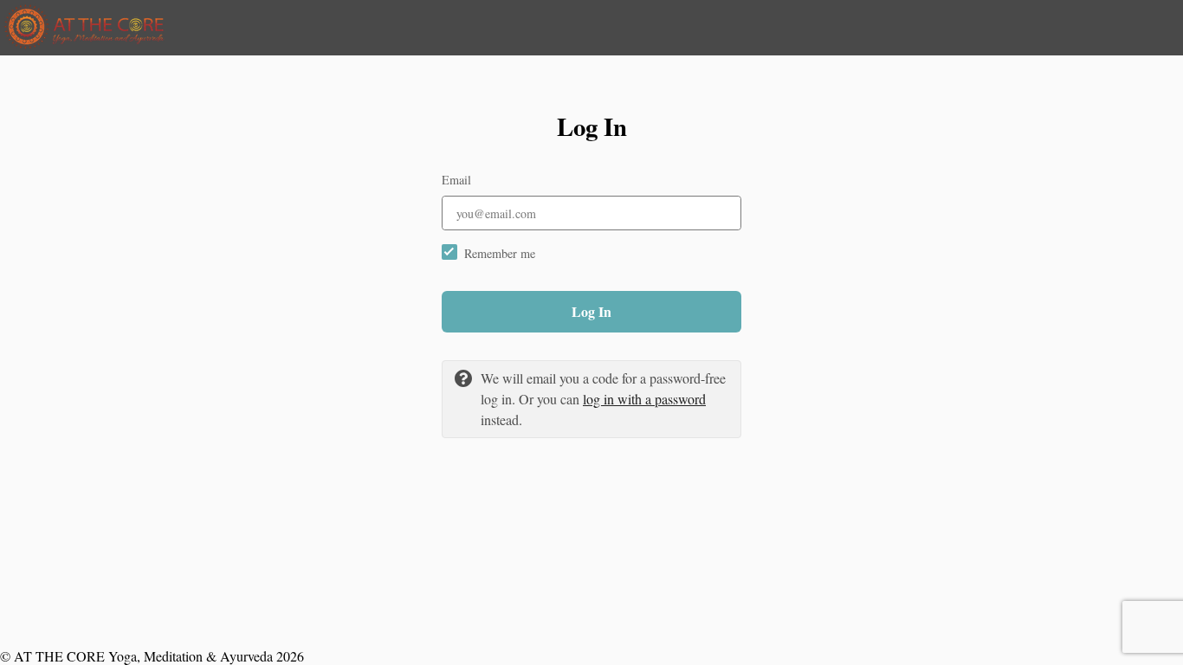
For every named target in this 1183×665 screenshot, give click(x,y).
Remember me (499, 253)
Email (456, 179)
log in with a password (644, 399)
